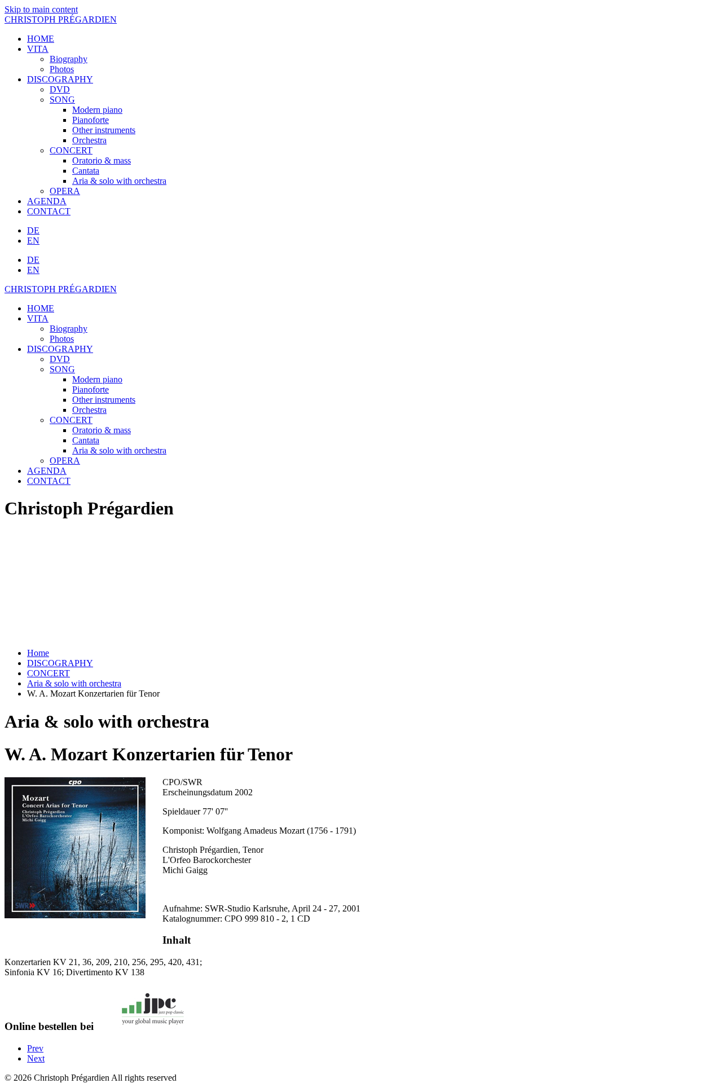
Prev (35, 1048)
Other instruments (103, 130)
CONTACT (49, 211)
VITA (38, 49)
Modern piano (97, 110)
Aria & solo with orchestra (119, 181)
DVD (60, 89)
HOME (40, 38)
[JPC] (152, 1026)
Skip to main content (41, 9)
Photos (62, 69)
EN (33, 240)
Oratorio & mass (101, 160)
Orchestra (89, 140)
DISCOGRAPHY (60, 79)
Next (36, 1058)
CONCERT (71, 150)
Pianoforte (90, 120)
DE (33, 230)
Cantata (85, 170)
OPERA (65, 191)
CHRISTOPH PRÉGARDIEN (61, 19)
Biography (68, 59)
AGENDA (47, 201)
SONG (62, 99)
